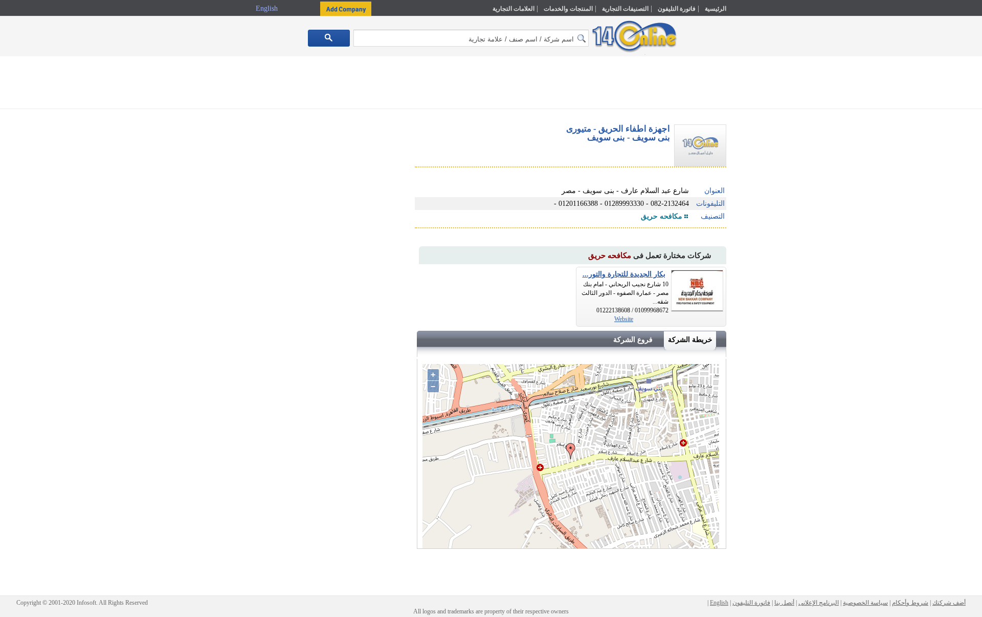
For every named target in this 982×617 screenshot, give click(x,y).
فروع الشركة (633, 340)
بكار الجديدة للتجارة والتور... (624, 274)
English (268, 8)
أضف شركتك (949, 602)
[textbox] (471, 38)
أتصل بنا (784, 602)
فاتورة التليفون (677, 8)
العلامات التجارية (513, 8)
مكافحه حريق (661, 216)
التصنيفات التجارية (625, 8)
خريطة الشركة (690, 340)
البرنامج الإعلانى (818, 602)
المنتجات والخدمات (568, 8)
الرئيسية (715, 8)
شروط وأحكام (910, 602)
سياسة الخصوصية (865, 602)
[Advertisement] (771, 218)
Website (623, 319)
